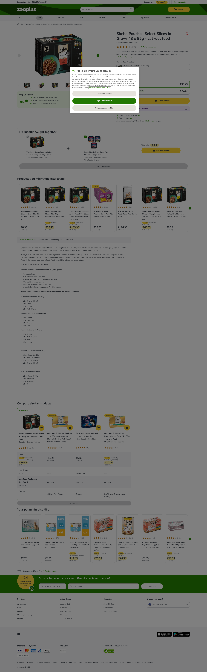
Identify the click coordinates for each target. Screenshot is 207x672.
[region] (104, 90)
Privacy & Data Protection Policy (100, 88)
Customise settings (104, 93)
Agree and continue (104, 101)
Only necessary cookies (104, 108)
